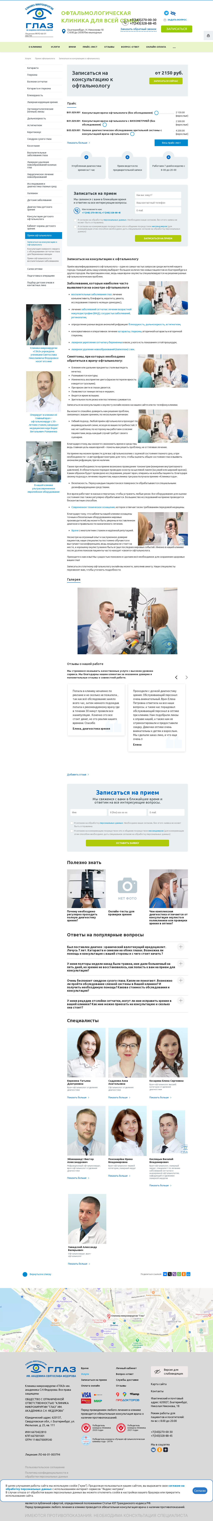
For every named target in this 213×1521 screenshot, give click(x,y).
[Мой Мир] (188, 1274)
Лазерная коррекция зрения (42, 102)
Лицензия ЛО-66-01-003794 (42, 1454)
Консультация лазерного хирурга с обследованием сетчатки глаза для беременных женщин (43, 251)
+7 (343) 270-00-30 (91, 212)
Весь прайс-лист (171, 142)
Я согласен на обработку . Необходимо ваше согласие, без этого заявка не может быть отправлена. (127, 221)
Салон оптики (34, 269)
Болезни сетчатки (37, 81)
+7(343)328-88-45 (143, 23)
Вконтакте (153, 1449)
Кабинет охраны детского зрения (41, 227)
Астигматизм (34, 125)
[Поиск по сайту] (183, 47)
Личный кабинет (126, 1368)
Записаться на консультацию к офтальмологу (42, 243)
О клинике (36, 47)
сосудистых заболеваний (115, 313)
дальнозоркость (155, 324)
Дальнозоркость (36, 118)
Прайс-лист (90, 47)
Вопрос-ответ (130, 47)
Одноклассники (159, 1449)
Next (187, 677)
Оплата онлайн (90, 1385)
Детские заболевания (39, 200)
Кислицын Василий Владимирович (161, 1160)
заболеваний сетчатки (94, 309)
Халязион (32, 193)
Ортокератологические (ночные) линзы (40, 110)
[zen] (165, 1449)
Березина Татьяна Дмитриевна (79, 1082)
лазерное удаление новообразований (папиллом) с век (102, 349)
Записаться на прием (94, 1379)
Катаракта (32, 68)
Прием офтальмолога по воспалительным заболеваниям (43, 259)
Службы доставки (127, 1379)
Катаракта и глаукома (39, 88)
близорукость (137, 324)
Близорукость (35, 95)
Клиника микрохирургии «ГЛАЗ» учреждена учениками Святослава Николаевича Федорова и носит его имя (43, 355)
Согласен (200, 1490)
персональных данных (115, 220)
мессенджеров (159, 226)
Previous (176, 677)
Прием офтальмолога (39, 235)
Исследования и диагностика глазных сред (42, 185)
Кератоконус (34, 132)
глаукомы (136, 331)
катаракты (124, 331)
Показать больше (77, 142)
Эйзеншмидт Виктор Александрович (80, 1160)
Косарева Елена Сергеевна (166, 1080)
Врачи (72, 47)
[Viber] (174, 1274)
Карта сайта (159, 1384)
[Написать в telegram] (166, 12)
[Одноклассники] (184, 1274)
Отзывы (109, 47)
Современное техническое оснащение (93, 507)
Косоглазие (33, 145)
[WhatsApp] (179, 1274)
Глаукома (32, 74)
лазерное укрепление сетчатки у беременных (97, 342)
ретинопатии (78, 317)
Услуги (56, 47)
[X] (170, 1274)
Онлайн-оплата (156, 47)
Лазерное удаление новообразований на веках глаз (41, 165)
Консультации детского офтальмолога (40, 217)
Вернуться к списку (40, 1274)
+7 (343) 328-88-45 (111, 212)
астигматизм (173, 324)
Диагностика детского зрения (39, 208)
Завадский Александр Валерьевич (82, 1248)
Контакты (157, 1391)
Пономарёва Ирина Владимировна (120, 1160)
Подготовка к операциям (41, 275)
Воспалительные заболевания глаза (37, 154)
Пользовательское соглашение (45, 1467)
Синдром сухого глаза (39, 139)
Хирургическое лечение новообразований (40, 175)
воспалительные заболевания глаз (91, 294)
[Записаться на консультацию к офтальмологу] (127, 621)
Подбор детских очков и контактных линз (40, 284)
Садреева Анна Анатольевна (118, 1082)
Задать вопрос (177, 19)
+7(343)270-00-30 (143, 20)
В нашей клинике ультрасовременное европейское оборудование (44, 488)
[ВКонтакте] (165, 1274)
